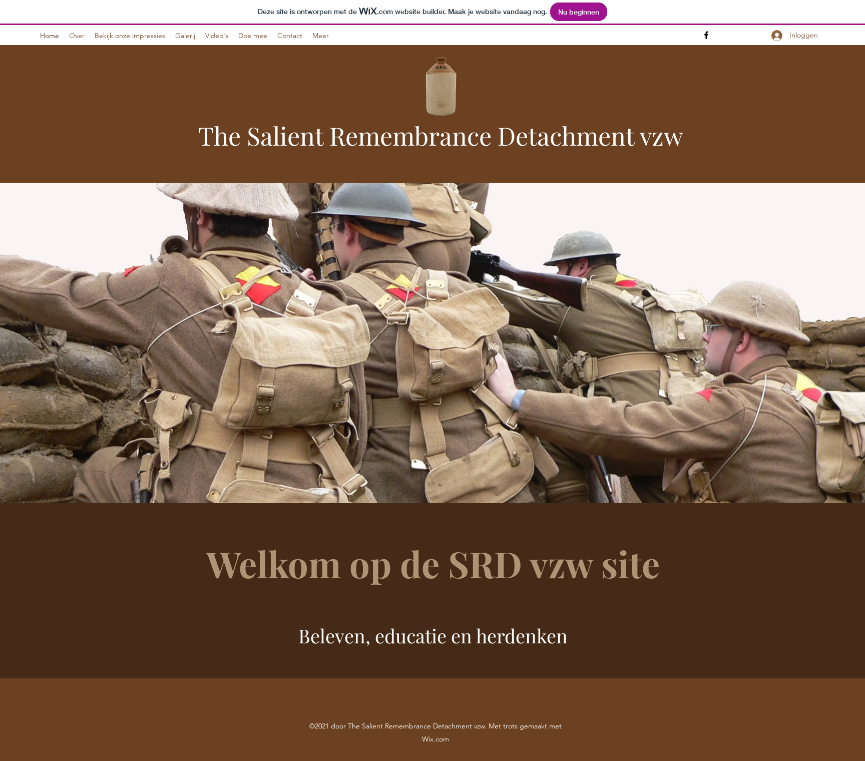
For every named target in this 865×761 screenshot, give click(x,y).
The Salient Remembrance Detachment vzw (440, 135)
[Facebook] (706, 35)
